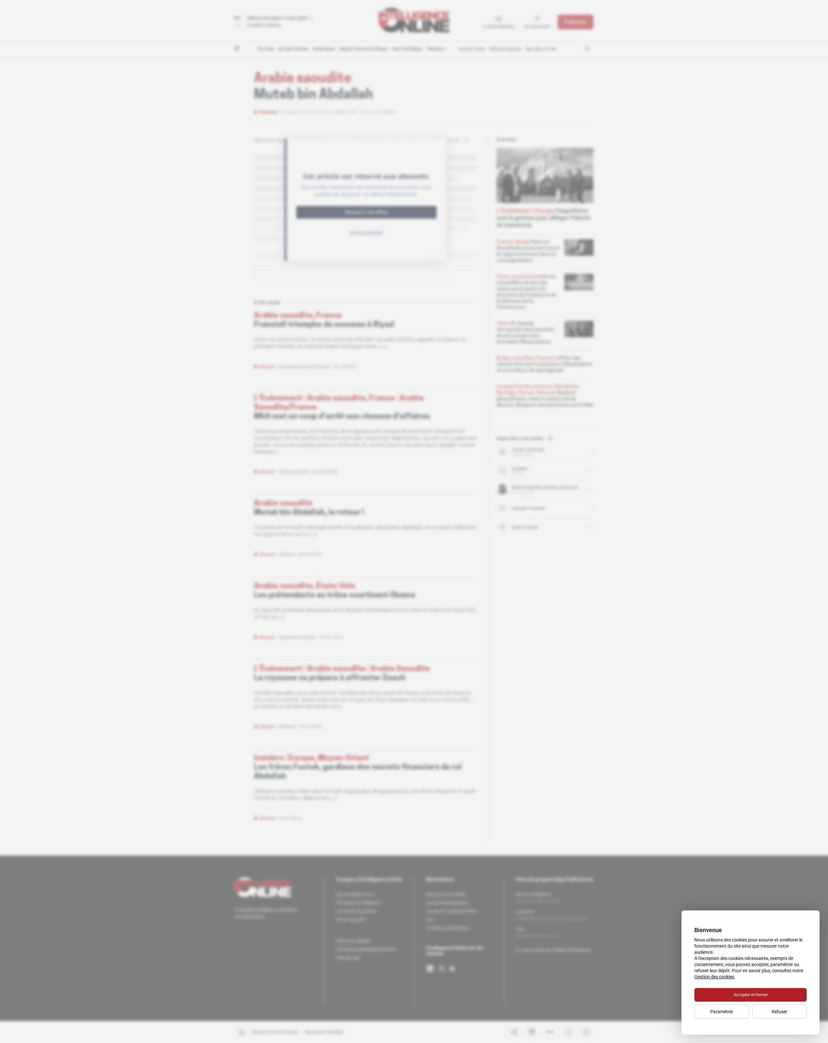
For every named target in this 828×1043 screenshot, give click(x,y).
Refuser (779, 1011)
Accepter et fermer (751, 994)
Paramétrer (721, 1011)
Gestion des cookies (714, 976)
